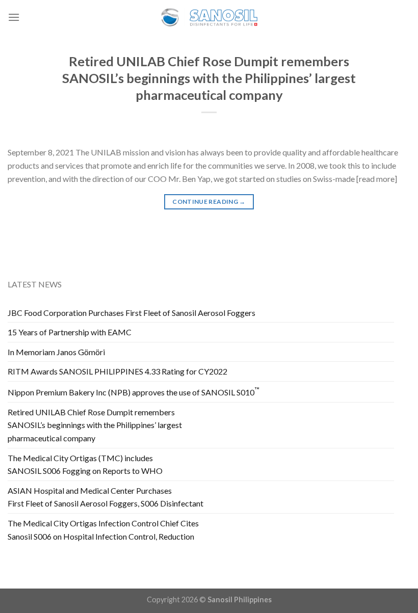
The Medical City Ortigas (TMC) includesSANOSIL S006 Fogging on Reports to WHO (85, 464)
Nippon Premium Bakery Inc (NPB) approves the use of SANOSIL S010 (133, 391)
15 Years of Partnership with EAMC (70, 332)
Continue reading (209, 201)
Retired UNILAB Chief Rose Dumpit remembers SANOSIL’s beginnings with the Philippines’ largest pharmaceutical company (209, 78)
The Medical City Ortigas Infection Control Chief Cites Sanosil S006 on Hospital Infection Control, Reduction (103, 529)
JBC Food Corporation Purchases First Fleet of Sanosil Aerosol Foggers (131, 312)
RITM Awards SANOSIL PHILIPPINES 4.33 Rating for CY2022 (117, 371)
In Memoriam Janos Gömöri (56, 352)
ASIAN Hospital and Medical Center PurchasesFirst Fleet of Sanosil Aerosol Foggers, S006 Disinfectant (105, 497)
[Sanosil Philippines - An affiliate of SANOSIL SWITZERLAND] (209, 17)
